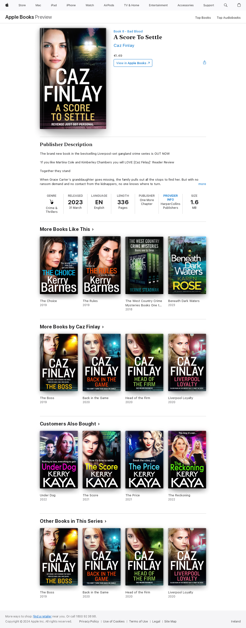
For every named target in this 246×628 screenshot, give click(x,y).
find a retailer (42, 616)
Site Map (170, 621)
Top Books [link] (203, 17)
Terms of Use (138, 621)
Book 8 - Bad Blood (128, 31)
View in (131, 63)
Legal (156, 621)
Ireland (236, 621)
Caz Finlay (124, 45)
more (202, 184)
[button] (225, 5)
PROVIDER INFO (170, 197)
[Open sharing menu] (205, 63)
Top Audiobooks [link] (229, 17)
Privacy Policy (89, 621)
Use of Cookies (113, 621)
